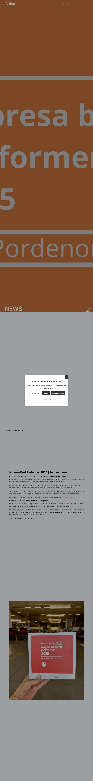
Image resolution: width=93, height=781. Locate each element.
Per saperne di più (46, 399)
